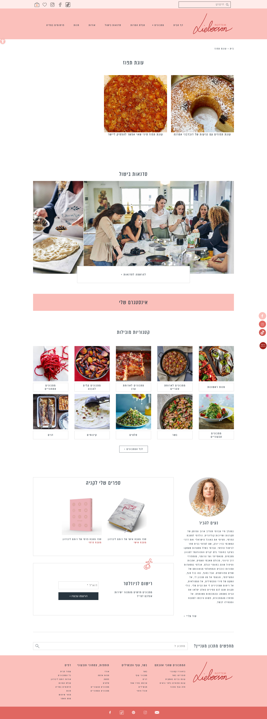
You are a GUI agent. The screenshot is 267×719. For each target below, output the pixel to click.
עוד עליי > (190, 616)
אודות (92, 25)
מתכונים (159, 25)
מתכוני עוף (141, 675)
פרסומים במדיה (55, 25)
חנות (76, 25)
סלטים (133, 435)
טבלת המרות (138, 25)
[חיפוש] (37, 646)
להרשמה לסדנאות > (133, 274)
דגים (50, 435)
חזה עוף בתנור (178, 686)
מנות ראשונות (216, 387)
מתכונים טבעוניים (216, 435)
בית (232, 48)
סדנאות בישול (113, 25)
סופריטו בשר (179, 675)
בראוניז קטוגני (178, 671)
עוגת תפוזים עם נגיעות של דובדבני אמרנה (202, 134)
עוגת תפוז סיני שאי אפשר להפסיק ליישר (135, 134)
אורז (107, 671)
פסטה (106, 679)
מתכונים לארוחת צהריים (175, 387)
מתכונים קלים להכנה (92, 387)
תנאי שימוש (65, 694)
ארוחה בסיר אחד (138, 683)
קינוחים (92, 435)
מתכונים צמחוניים (50, 387)
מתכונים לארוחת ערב (133, 387)
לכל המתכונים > (133, 449)
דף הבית (178, 25)
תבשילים (143, 686)
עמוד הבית (65, 671)
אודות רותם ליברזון (61, 679)
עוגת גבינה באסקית (175, 679)
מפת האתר (66, 698)
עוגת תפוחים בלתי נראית (173, 683)
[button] (2, 41)
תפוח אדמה (103, 675)
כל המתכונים (64, 675)
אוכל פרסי (142, 690)
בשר (175, 435)
